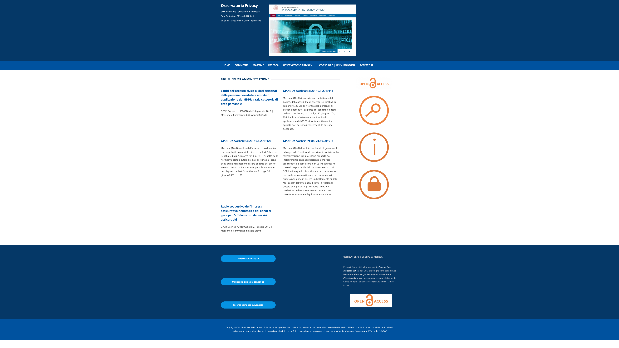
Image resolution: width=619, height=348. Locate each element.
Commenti (241, 65)
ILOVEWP (383, 331)
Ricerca (273, 65)
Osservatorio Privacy (239, 5)
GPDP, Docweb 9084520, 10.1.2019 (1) (308, 91)
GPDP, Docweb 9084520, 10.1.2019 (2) (246, 141)
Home (226, 65)
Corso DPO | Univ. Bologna (337, 65)
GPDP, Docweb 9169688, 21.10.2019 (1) (308, 141)
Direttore (366, 65)
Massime (258, 65)
